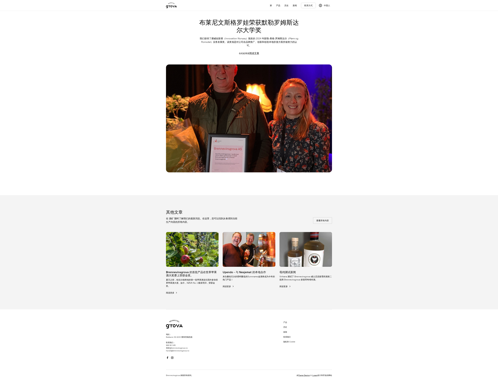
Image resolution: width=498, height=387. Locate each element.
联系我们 (287, 337)
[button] (327, 5)
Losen (314, 375)
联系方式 (308, 5)
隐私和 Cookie (289, 342)
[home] (171, 5)
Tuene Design (304, 375)
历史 (286, 5)
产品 (278, 5)
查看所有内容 (322, 220)
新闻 (295, 5)
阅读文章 (254, 53)
